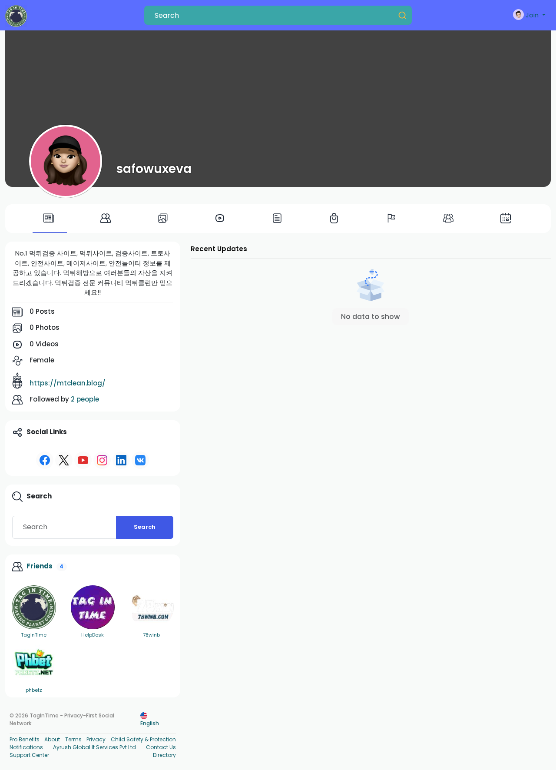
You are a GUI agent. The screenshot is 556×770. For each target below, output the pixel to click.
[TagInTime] (34, 607)
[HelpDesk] (93, 607)
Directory (164, 755)
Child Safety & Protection (143, 739)
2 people (85, 399)
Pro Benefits (25, 739)
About (52, 739)
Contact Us (161, 747)
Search (145, 527)
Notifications (26, 747)
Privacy (96, 739)
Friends (39, 566)
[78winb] (151, 607)
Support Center (29, 755)
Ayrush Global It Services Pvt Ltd (94, 747)
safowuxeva (154, 168)
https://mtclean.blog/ (68, 383)
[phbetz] (34, 662)
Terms (73, 739)
